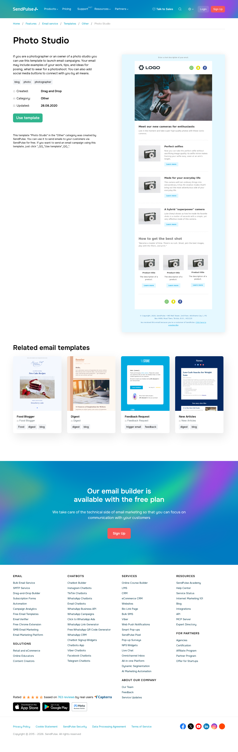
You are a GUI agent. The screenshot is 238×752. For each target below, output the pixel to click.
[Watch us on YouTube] (199, 726)
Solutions (22, 644)
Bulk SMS (127, 614)
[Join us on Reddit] (222, 726)
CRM (125, 593)
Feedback (128, 692)
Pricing (66, 9)
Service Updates (132, 697)
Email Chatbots (76, 603)
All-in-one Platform (133, 660)
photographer (43, 82)
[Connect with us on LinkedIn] (206, 726)
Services (129, 576)
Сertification (183, 645)
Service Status (185, 593)
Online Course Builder (135, 582)
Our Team (127, 687)
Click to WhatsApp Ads (81, 619)
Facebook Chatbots (79, 655)
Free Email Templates (25, 614)
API (178, 614)
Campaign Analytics (25, 608)
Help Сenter (183, 588)
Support (82, 9)
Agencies (181, 640)
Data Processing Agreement (109, 726)
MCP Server (183, 619)
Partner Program (186, 655)
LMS (124, 588)
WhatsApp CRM (77, 634)
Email (17, 576)
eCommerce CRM (132, 598)
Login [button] (203, 9)
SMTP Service (21, 588)
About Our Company (139, 680)
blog (17, 82)
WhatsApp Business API (81, 608)
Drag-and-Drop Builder (26, 593)
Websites (127, 603)
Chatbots (75, 576)
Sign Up (218, 9)
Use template (27, 118)
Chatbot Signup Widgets (82, 640)
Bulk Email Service (24, 582)
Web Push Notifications (136, 624)
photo (27, 82)
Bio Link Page (130, 608)
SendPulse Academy (188, 582)
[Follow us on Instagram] (214, 726)
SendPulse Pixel (131, 634)
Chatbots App (75, 645)
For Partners (188, 633)
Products (50, 9)
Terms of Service (141, 726)
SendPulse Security (75, 726)
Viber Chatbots (76, 650)
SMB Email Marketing (25, 629)
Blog (178, 603)
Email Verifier (20, 619)
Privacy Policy (21, 726)
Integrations (183, 608)
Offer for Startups (187, 661)
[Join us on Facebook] (183, 726)
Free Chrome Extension (27, 624)
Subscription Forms (24, 598)
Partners (120, 9)
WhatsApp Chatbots (79, 598)
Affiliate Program (186, 650)
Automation (20, 603)
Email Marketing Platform (28, 634)
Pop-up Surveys (131, 640)
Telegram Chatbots (78, 660)
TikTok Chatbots (77, 593)
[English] (190, 9)
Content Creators (23, 661)
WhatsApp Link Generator (83, 624)
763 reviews (66, 697)
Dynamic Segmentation (136, 666)
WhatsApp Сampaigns (80, 614)
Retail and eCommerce (26, 650)
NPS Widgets (130, 645)
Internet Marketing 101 (189, 598)
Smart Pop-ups (131, 629)
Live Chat (127, 650)
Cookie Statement (46, 726)
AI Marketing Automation (136, 671)
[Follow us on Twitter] (191, 726)
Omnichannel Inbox (133, 655)
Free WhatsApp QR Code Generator (89, 629)
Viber (125, 619)
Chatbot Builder (76, 582)
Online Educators (23, 655)
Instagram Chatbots (79, 588)
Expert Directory (186, 624)
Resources (101, 9)
